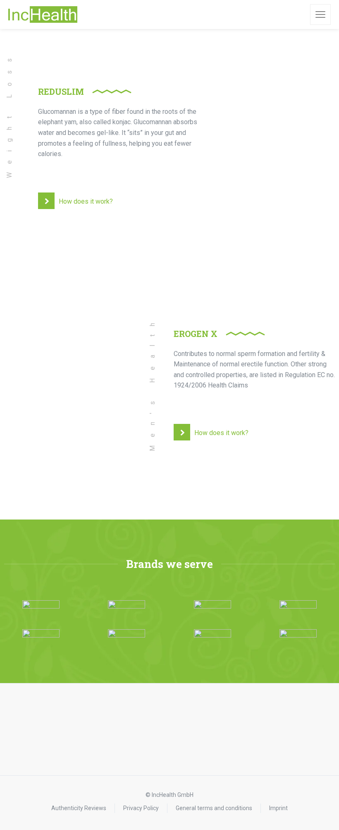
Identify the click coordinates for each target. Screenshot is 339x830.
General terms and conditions (214, 808)
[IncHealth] (42, 14)
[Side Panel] (320, 14)
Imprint (278, 808)
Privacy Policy (141, 808)
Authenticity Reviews (78, 808)
